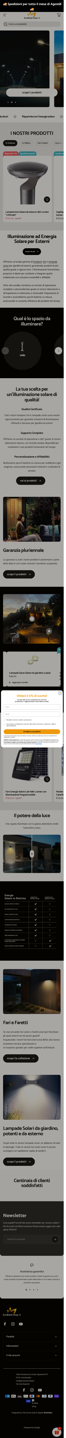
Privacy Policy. (38, 744)
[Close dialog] (60, 693)
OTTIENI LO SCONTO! (31, 731)
